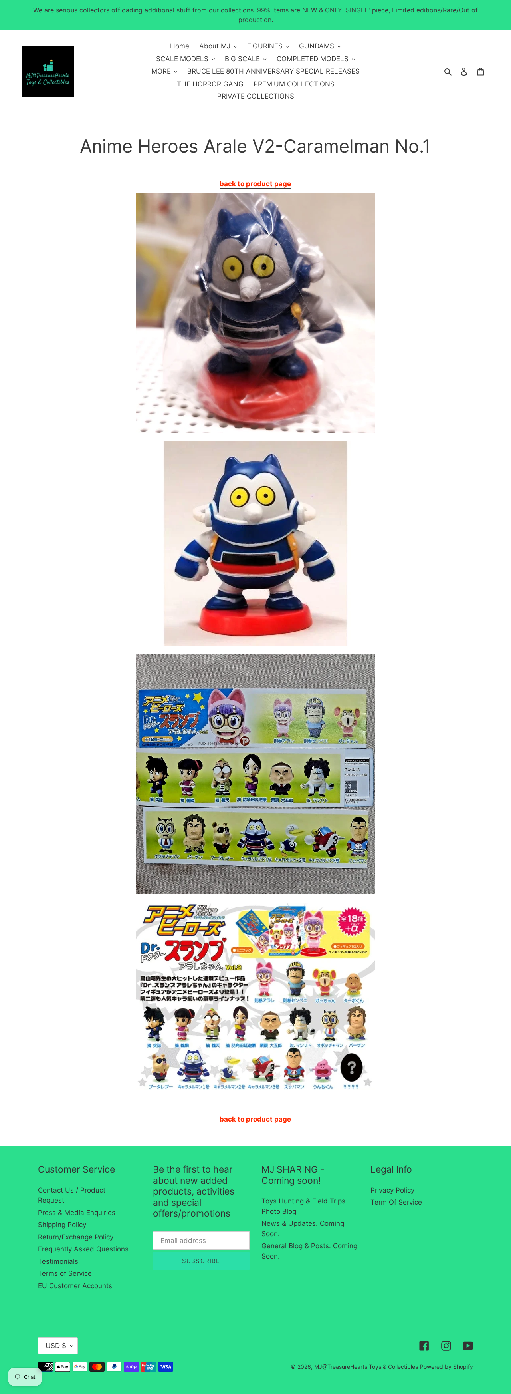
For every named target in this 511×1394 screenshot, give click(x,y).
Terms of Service (65, 1273)
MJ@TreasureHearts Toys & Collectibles (366, 1366)
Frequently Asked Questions (83, 1249)
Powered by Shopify (446, 1366)
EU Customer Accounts (75, 1286)
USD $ (56, 1346)
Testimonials (58, 1261)
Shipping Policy (62, 1225)
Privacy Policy (392, 1190)
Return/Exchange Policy (75, 1237)
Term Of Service (396, 1202)
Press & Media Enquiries (76, 1213)
